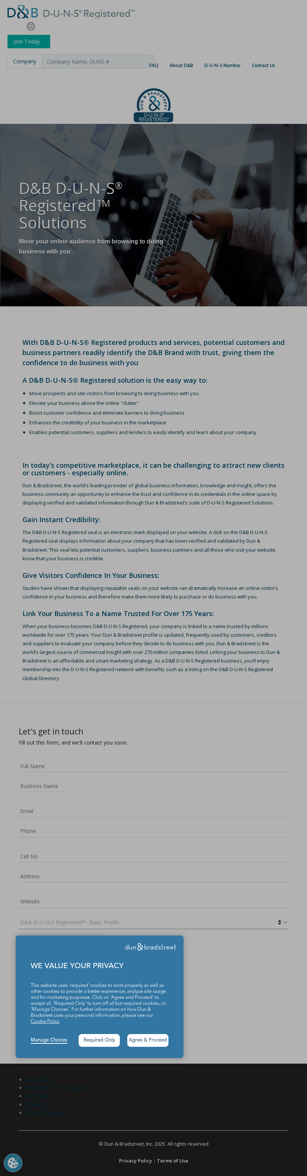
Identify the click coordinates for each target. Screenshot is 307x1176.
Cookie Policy (45, 1021)
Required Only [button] (99, 1040)
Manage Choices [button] (49, 1040)
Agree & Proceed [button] (148, 1040)
